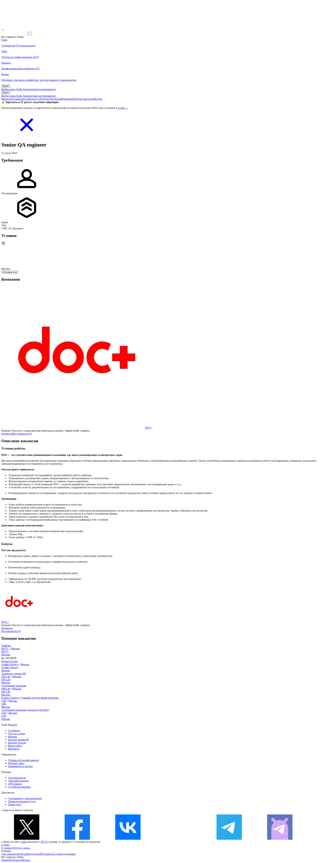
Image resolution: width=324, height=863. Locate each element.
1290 (23, 841)
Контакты (13, 748)
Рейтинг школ (16, 763)
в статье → (122, 107)
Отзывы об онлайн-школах (23, 760)
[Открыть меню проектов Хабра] (2, 29)
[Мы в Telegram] (229, 838)
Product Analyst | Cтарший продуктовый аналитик (30, 697)
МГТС (5, 648)
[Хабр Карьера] (14, 33)
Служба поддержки (19, 786)
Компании (67, 98)
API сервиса (15, 783)
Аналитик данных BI (13, 673)
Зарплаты (88, 98)
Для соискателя (17, 777)
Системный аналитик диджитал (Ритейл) (25, 710)
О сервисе (14, 730)
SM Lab (5, 676)
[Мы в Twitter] (26, 838)
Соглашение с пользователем (25, 798)
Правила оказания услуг (22, 801)
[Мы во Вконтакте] (128, 838)
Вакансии (7, 98)
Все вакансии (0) (22, 433)
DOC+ (148, 427)
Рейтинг (78, 98)
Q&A (10, 860)
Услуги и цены (16, 733)
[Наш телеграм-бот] (279, 838)
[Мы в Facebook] (77, 838)
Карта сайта (15, 745)
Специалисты (21, 98)
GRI (3, 700)
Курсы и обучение (39, 98)
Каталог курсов (17, 742)
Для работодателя (18, 780)
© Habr (5, 844)
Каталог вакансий (18, 739)
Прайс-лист (14, 804)
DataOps (6, 645)
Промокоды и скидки (20, 766)
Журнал (97, 98)
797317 (44, 841)
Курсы (26, 860)
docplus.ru (6, 433)
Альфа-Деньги (9, 664)
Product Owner (9, 661)
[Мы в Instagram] (178, 838)
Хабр (4, 860)
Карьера (18, 860)
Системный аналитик (13, 685)
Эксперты (55, 98)
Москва (15, 648)
